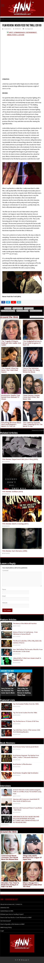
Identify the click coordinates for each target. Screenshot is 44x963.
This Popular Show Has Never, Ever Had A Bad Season (9, 370)
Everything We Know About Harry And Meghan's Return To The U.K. (11, 424)
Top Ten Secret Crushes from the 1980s (25, 712)
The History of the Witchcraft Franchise (25, 623)
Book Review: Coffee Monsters (22, 764)
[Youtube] (26, 960)
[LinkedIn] (24, 960)
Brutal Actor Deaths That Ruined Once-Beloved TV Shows (10, 397)
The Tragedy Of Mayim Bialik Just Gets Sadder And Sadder (11, 343)
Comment (5, 570)
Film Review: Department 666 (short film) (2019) (20, 459)
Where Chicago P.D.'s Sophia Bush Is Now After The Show (32, 884)
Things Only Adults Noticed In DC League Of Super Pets (32, 857)
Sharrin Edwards (36, 311)
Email (4, 596)
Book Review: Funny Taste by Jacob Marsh (25, 747)
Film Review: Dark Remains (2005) (14, 551)
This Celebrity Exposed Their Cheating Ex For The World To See (32, 424)
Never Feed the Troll (8, 311)
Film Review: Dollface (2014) (12, 492)
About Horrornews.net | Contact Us (11, 904)
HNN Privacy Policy (6, 927)
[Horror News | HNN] (22, 8)
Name (4, 589)
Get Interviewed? (5, 921)
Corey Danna (7, 29)
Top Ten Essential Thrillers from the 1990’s (26, 704)
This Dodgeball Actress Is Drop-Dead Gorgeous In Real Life (32, 343)
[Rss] (16, 960)
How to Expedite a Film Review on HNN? (12, 924)
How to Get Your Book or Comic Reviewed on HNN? (16, 917)
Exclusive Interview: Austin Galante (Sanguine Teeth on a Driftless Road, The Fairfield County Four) (27, 791)
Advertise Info (4, 907)
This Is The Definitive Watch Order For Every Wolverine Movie (31, 370)
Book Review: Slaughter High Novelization (25, 773)
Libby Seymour (18, 308)
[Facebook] (17, 960)
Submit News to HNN (6, 911)
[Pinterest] (22, 960)
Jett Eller (8, 308)
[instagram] (28, 960)
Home (2, 18)
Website (4, 603)
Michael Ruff (29, 308)
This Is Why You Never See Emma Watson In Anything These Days (24, 691)
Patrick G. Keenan (22, 311)
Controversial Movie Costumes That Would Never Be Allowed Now (9, 857)
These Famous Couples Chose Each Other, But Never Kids (31, 397)
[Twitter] (20, 960)
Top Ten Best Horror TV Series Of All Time (26, 721)
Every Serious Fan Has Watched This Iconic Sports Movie (8, 690)
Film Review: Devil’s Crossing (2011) (15, 524)
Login (2, 931)
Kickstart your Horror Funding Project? (12, 914)
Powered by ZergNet (38, 430)
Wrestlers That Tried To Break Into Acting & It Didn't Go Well (10, 884)
